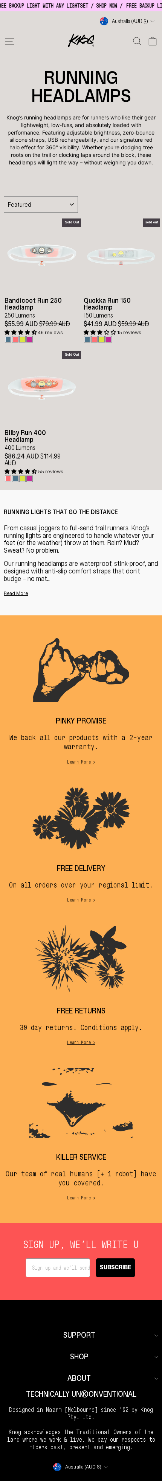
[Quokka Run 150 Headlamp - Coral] (94, 339)
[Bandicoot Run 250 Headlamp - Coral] (15, 339)
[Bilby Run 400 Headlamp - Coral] (8, 479)
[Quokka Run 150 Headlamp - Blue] (87, 339)
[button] (21, 332)
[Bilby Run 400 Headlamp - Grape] (29, 479)
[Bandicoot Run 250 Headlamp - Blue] (8, 339)
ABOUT (79, 1378)
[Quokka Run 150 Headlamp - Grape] (109, 339)
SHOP (79, 1357)
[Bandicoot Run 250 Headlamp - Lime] (22, 339)
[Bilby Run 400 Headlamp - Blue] (15, 479)
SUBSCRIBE (115, 1267)
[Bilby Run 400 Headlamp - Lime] (22, 479)
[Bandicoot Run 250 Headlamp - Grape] (29, 339)
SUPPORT (79, 1335)
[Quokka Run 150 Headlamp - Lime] (101, 339)
